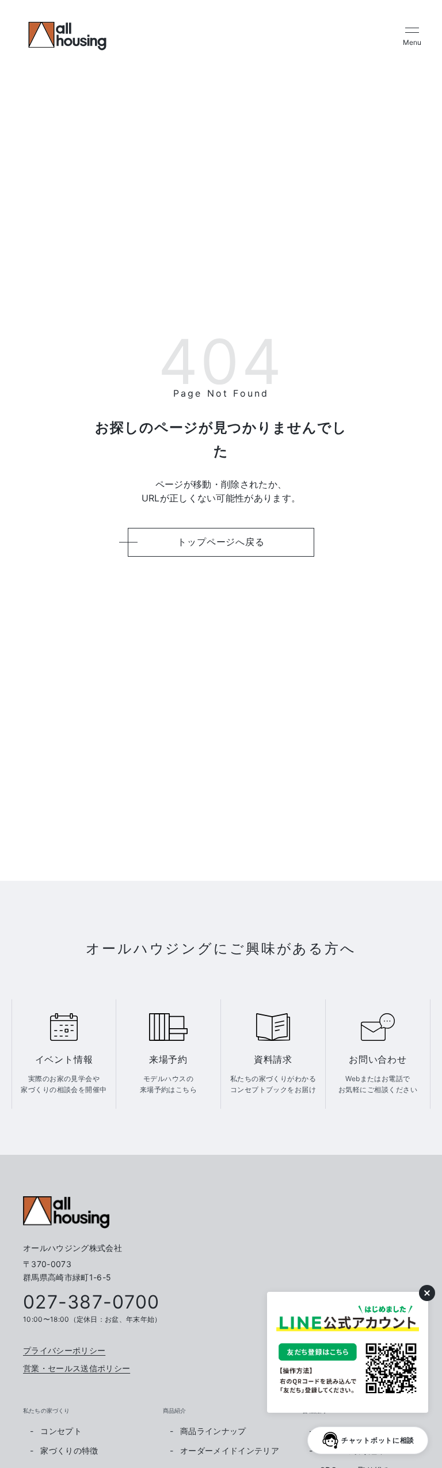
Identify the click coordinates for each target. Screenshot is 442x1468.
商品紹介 (174, 1410)
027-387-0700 (91, 1302)
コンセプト (61, 1431)
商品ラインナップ (213, 1431)
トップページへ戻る (220, 541)
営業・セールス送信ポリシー (76, 1368)
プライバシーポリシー (64, 1350)
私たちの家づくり (46, 1410)
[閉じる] (427, 1293)
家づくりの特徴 (69, 1450)
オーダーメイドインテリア (229, 1450)
